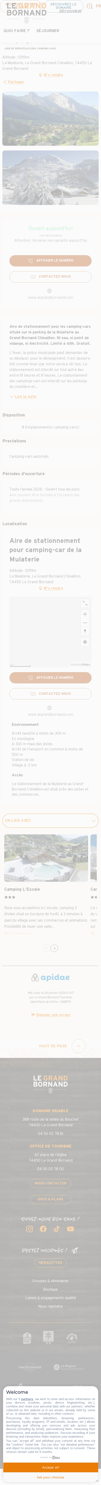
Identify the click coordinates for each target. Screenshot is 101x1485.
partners (27, 1399)
